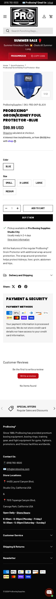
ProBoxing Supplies (17, 591)
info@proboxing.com (40, 2)
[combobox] (28, 31)
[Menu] (5, 16)
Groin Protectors (17, 65)
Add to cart (38, 208)
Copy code (39, 56)
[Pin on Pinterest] (26, 286)
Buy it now (28, 217)
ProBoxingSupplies (12, 104)
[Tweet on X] (13, 286)
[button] (51, 16)
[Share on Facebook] (19, 286)
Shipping (7, 133)
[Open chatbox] (49, 592)
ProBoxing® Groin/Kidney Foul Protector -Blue (21, 67)
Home (5, 65)
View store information (18, 239)
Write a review (28, 375)
